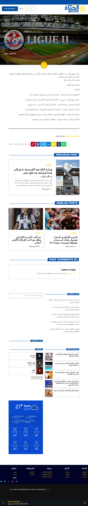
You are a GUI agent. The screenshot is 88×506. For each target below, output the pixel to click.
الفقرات (31, 474)
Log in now (72, 273)
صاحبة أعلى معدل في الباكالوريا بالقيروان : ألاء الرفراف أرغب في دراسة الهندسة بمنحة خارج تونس (66, 383)
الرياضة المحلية (47, 472)
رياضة (3, 36)
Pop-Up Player (10, 8)
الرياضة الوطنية (47, 474)
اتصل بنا (84, 476)
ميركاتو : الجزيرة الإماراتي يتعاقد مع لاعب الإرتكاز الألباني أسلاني (26, 240)
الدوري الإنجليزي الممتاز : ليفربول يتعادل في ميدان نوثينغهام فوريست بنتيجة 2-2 (63, 240)
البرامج (85, 474)
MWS (48, 489)
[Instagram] (8, 481)
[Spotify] (1, 481)
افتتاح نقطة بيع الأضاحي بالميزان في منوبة (66, 390)
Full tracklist (37, 377)
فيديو (15, 474)
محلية (67, 472)
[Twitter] (5, 481)
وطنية (67, 474)
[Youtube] (12, 481)
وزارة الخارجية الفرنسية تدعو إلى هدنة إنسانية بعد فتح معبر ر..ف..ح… (33, 173)
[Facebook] (16, 481)
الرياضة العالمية (47, 476)
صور (15, 472)
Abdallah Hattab (72, 136)
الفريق (85, 472)
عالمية (48, 165)
